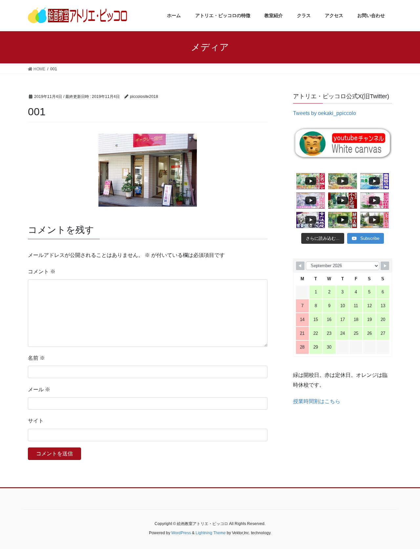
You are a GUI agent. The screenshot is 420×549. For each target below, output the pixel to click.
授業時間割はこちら (316, 401)
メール (39, 389)
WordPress (181, 533)
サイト (36, 420)
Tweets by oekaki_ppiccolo (324, 113)
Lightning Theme (211, 533)
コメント (41, 271)
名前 (36, 358)
